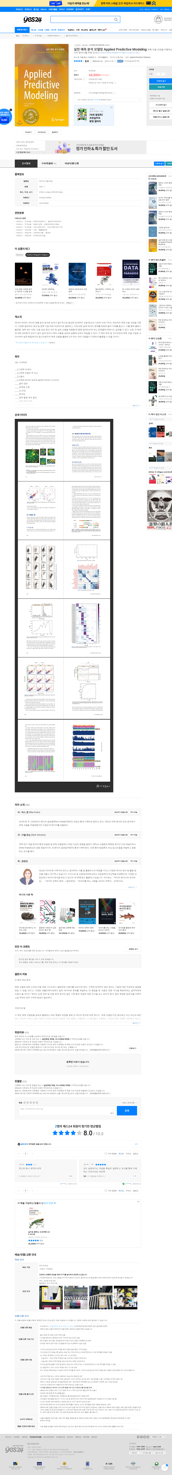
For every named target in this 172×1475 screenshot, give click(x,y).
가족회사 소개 (158, 1436)
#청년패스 (20, 255)
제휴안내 (78, 1437)
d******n (152, 419)
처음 (18, 1153)
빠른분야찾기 (22, 30)
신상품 (40, 30)
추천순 (128, 1154)
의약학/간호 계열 (39, 236)
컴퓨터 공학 (37, 224)
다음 (29, 1153)
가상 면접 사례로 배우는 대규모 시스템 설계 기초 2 (23, 291)
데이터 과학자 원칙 (86, 928)
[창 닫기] (111, 107)
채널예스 (71, 30)
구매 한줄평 (112, 1154)
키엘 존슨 (83, 57)
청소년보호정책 (49, 1437)
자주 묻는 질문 (147, 1453)
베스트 (33, 30)
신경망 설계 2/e (164, 227)
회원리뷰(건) (97, 61)
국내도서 (25, 36)
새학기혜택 (123, 30)
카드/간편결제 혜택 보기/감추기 (114, 93)
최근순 (121, 1154)
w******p (63, 1184)
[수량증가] (166, 74)
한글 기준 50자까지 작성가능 (31, 1109)
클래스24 (92, 30)
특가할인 (155, 30)
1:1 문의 (70, 1326)
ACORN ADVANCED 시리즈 (99, 45)
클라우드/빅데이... (72, 36)
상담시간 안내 (160, 1453)
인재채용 (16, 1437)
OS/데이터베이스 (54, 36)
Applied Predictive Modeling (140, 57)
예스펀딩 (84, 30)
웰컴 (17, 36)
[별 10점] (36, 1103)
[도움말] (83, 79)
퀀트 (150, 448)
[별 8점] (33, 1103)
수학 (35, 230)
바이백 (53, 30)
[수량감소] (155, 74)
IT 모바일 (38, 36)
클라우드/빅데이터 (54, 221)
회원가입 (147, 9)
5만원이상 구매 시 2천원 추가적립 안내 (115, 83)
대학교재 (28, 233)
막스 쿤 (76, 57)
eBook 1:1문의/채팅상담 (154, 1449)
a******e (152, 468)
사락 (77, 30)
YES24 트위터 (144, 1437)
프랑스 (94, 115)
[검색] (116, 19)
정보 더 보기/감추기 (90, 61)
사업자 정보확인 (78, 1452)
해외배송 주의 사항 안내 (161, 96)
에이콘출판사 (103, 57)
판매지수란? (115, 61)
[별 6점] (30, 1103)
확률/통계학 (43, 230)
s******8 (128, 1184)
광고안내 (70, 1437)
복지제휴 (86, 1437)
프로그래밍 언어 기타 (55, 227)
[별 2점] (24, 1103)
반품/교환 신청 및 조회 (58, 1326)
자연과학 (28, 230)
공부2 (151, 423)
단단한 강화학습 (48, 289)
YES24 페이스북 (141, 1437)
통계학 (48, 233)
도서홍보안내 (60, 1437)
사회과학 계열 (38, 233)
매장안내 (61, 30)
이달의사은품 (146, 30)
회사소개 (8, 1437)
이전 (22, 1153)
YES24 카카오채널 (138, 1437)
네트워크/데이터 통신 (51, 224)
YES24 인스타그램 (147, 1437)
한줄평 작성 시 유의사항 (136, 1103)
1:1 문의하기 (135, 1453)
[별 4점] (27, 1103)
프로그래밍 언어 (39, 227)
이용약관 (24, 1437)
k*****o (152, 443)
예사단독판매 (134, 30)
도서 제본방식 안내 (44, 186)
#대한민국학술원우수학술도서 (38, 255)
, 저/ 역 (85, 57)
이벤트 (47, 30)
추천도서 (164, 30)
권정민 (91, 57)
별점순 (135, 1154)
